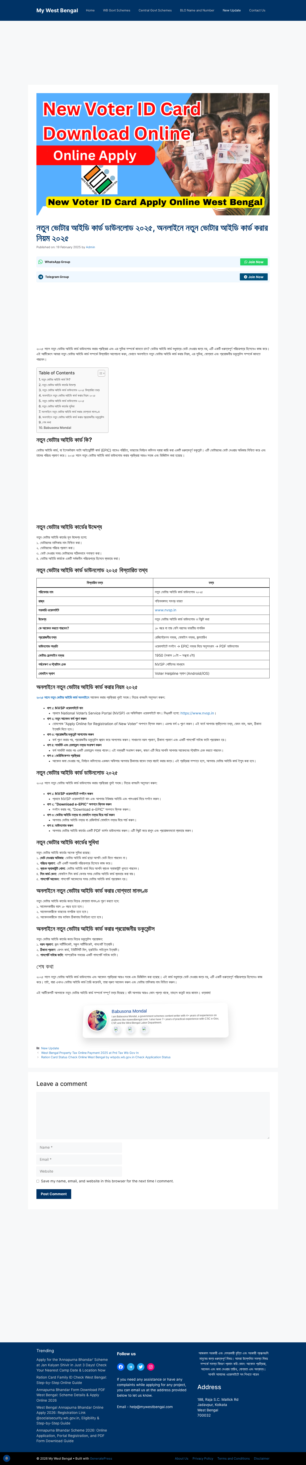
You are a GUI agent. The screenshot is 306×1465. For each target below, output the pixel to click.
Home (90, 10)
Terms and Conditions (233, 1458)
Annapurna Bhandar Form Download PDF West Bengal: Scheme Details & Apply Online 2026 (70, 1395)
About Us (181, 1458)
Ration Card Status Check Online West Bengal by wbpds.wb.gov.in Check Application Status (106, 1057)
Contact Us (257, 10)
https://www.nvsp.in (197, 713)
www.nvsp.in (165, 610)
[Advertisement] (153, 54)
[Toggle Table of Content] (99, 373)
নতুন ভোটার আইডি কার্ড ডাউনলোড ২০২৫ (63, 401)
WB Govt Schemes (116, 10)
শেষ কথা (46, 422)
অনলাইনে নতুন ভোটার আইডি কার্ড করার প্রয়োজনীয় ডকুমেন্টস (73, 417)
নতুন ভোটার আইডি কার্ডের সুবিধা (58, 406)
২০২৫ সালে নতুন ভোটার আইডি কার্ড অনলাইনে (62, 697)
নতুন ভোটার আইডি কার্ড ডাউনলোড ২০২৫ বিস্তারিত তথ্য (71, 390)
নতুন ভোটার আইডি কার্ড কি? (55, 379)
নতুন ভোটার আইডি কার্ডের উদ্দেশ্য (59, 385)
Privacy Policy (203, 1458)
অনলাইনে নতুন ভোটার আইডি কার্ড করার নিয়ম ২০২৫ (69, 395)
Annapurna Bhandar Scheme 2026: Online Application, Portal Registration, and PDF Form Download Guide (71, 1435)
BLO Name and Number (197, 10)
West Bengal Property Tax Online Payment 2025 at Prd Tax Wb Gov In (90, 1052)
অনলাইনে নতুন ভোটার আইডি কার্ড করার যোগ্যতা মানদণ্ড (71, 412)
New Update (232, 10)
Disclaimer (262, 1458)
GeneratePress (101, 1458)
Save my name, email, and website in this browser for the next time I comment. (107, 1181)
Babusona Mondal (57, 428)
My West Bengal (57, 10)
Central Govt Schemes (155, 10)
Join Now (256, 262)
